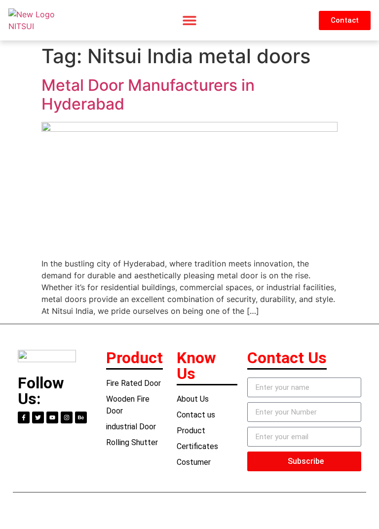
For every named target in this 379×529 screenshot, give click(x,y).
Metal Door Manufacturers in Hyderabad (148, 94)
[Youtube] (52, 417)
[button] (189, 20)
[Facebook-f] (24, 417)
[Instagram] (67, 417)
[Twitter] (38, 417)
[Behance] (81, 417)
